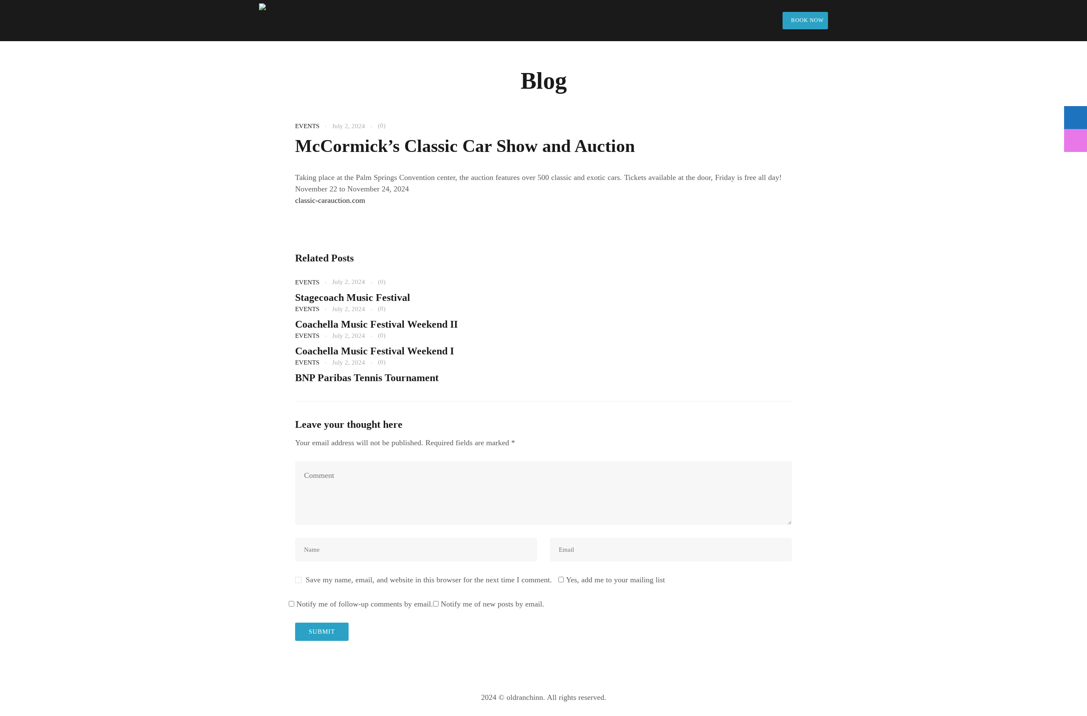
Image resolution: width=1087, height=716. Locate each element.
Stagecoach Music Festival (352, 297)
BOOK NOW (807, 20)
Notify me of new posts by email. (492, 604)
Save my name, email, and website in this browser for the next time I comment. (429, 580)
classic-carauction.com (330, 200)
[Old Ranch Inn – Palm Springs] (284, 20)
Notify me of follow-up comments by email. (364, 604)
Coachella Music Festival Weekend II (376, 324)
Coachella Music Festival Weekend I (374, 351)
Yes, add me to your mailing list (614, 580)
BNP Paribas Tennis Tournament (367, 377)
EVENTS (307, 126)
